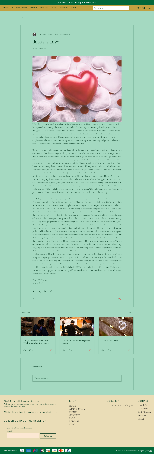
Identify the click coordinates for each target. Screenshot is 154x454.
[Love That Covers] (116, 326)
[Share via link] (51, 291)
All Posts (23, 18)
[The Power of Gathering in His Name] (77, 326)
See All (131, 312)
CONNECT (74, 415)
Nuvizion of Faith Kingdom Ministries (144, 412)
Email (10, 431)
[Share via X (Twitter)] (39, 291)
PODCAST (74, 421)
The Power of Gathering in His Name (76, 341)
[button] (149, 7)
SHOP (72, 424)
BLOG (72, 418)
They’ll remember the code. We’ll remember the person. (36, 341)
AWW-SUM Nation (78, 409)
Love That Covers (110, 340)
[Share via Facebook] (33, 291)
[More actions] (120, 34)
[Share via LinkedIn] (45, 291)
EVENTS (73, 412)
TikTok (141, 419)
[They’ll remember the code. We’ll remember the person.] (38, 326)
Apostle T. (142, 405)
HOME (72, 406)
